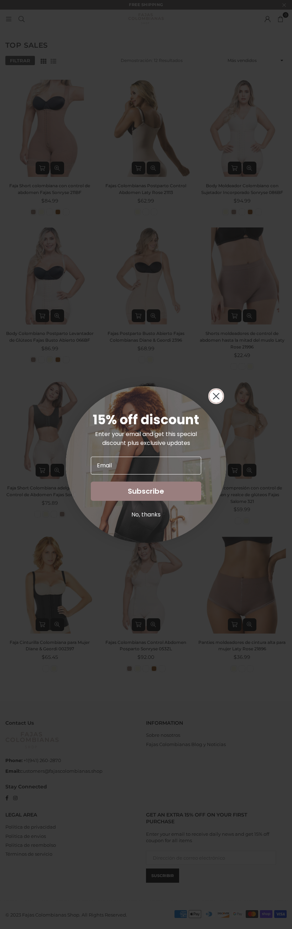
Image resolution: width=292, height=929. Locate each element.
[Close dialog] (216, 396)
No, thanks (146, 514)
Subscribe (146, 491)
